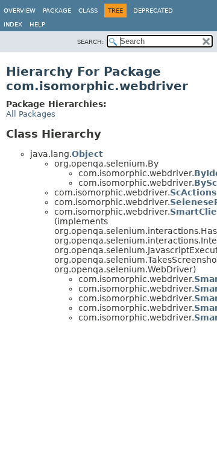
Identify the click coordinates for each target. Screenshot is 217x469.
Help (37, 24)
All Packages (30, 113)
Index (13, 24)
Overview (20, 10)
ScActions (193, 192)
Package (57, 10)
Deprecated (153, 10)
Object (87, 154)
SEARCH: (90, 41)
